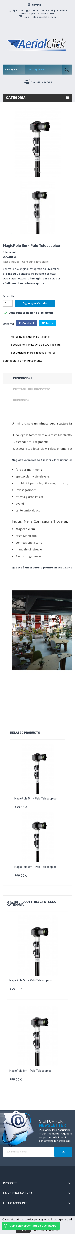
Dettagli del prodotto (31, 389)
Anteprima (49, 808)
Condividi (28, 323)
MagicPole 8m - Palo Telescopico (35, 867)
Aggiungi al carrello (35, 303)
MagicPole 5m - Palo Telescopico (35, 798)
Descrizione (22, 378)
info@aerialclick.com (44, 17)
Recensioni (21, 400)
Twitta (49, 323)
